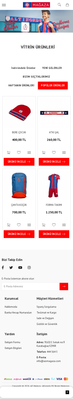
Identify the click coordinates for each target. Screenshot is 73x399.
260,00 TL (54, 140)
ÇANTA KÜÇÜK (19, 205)
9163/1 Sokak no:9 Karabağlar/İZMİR (51, 344)
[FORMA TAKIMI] (54, 185)
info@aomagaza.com (49, 359)
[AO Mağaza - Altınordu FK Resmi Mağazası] (36, 5)
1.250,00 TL (54, 212)
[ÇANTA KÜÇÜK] (19, 185)
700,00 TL (19, 212)
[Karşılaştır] (29, 153)
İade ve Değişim (45, 318)
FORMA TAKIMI (54, 205)
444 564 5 (47, 351)
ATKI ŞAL (54, 132)
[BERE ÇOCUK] (19, 113)
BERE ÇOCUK (19, 132)
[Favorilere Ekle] (19, 153)
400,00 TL (19, 140)
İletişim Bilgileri (13, 348)
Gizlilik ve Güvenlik (47, 324)
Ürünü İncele (17, 161)
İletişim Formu (12, 342)
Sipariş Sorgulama (46, 306)
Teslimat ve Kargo (46, 312)
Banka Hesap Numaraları (18, 312)
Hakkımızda (11, 306)
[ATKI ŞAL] (54, 113)
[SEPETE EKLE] (9, 153)
